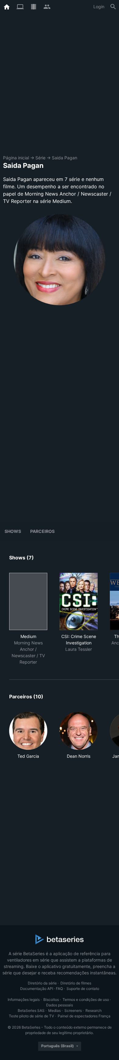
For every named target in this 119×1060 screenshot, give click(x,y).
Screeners (73, 1010)
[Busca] (113, 6)
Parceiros (42, 531)
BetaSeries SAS (31, 1010)
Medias (54, 1010)
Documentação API (36, 988)
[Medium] (28, 601)
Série (40, 157)
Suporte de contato (83, 988)
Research (93, 1010)
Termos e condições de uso (86, 999)
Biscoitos (51, 999)
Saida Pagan (64, 157)
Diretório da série (42, 983)
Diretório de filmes (75, 983)
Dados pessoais (59, 1005)
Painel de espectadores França (84, 1016)
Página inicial (16, 157)
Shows (13, 531)
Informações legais (24, 999)
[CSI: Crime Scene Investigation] (79, 601)
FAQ (59, 988)
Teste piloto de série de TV (31, 1016)
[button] (28, 735)
